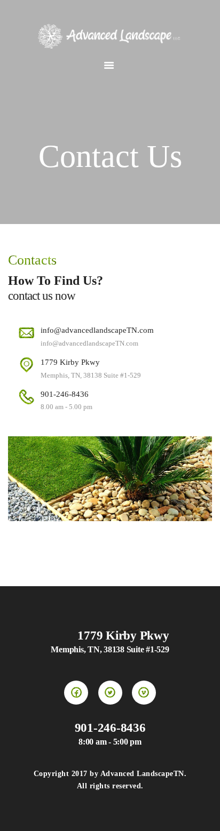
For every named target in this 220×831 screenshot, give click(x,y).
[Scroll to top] (201, 812)
